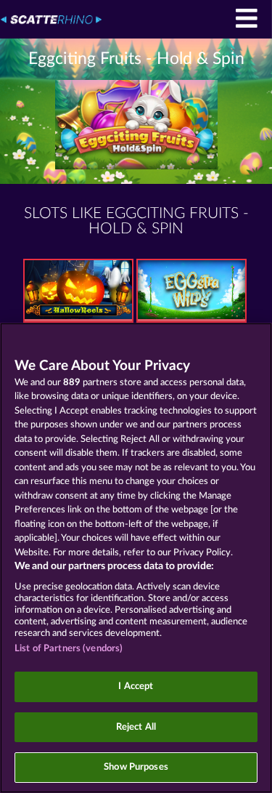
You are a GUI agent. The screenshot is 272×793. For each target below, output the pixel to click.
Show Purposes (136, 767)
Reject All (136, 727)
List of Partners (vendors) (69, 648)
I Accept (135, 686)
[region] (136, 558)
